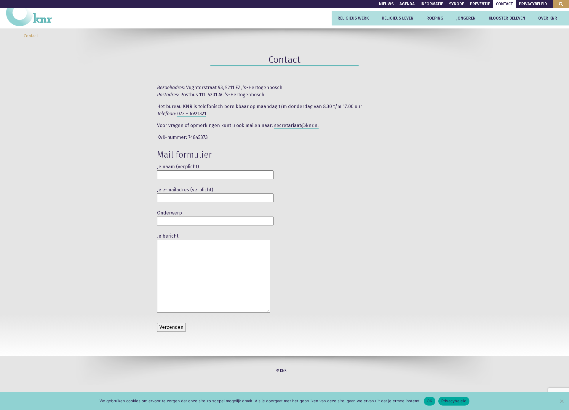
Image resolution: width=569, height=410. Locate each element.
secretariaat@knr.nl (296, 125)
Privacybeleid (533, 4)
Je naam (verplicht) (178, 166)
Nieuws (386, 4)
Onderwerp (169, 213)
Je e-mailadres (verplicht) (185, 190)
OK (429, 400)
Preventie (480, 4)
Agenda (407, 4)
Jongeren (466, 18)
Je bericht (167, 236)
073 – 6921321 (191, 113)
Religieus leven (397, 18)
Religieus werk (353, 18)
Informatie (432, 4)
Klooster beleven (507, 18)
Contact (504, 4)
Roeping (434, 18)
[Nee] (562, 401)
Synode (456, 4)
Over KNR (547, 18)
